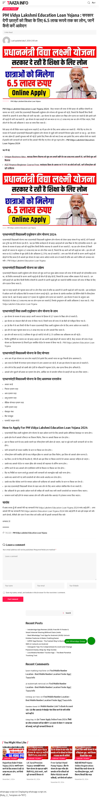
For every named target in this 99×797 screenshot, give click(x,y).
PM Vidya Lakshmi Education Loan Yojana (30, 533)
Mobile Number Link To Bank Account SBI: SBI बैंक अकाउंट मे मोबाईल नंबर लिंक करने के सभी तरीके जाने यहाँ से (49, 710)
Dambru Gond (31, 706)
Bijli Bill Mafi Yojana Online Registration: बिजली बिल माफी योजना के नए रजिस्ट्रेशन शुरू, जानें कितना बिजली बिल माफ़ (84, 768)
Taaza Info (17, 2)
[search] (89, 3)
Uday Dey (30, 720)
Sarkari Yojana (10, 9)
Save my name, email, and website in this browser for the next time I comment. (35, 593)
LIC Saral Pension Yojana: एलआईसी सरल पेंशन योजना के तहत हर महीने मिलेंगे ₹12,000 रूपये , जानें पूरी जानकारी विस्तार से (37, 768)
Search (68, 613)
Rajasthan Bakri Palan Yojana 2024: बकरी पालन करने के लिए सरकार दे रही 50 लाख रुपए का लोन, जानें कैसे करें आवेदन (13, 768)
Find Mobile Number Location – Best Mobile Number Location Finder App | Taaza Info (48, 674)
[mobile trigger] (5, 2)
